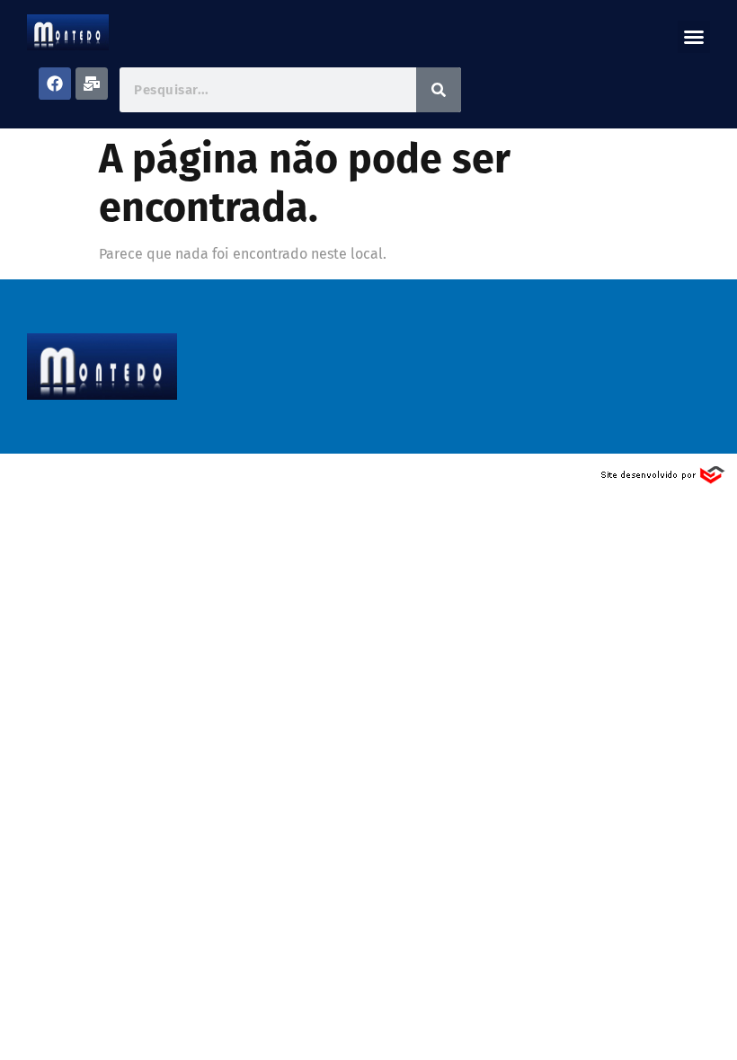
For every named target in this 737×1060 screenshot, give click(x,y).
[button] (694, 37)
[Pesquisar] (438, 89)
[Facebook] (55, 83)
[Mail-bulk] (91, 83)
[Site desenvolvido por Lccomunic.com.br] (663, 480)
